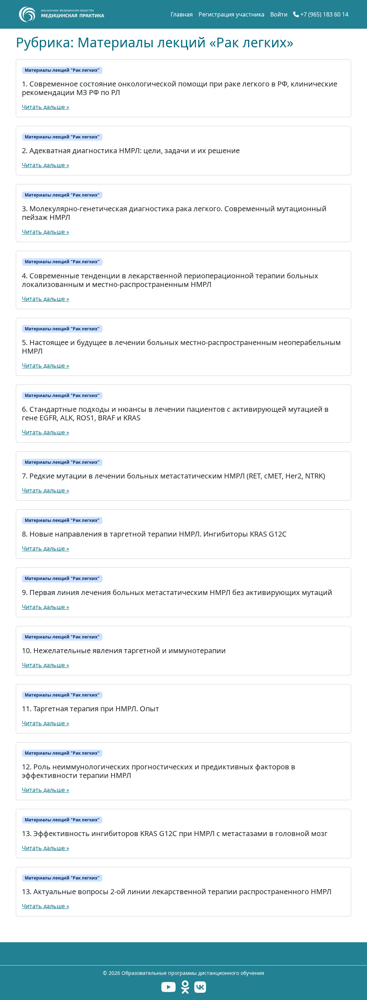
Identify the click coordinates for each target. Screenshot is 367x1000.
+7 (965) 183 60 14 (323, 14)
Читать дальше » (45, 107)
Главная (182, 14)
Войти (278, 14)
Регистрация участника (231, 14)
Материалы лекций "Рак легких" (62, 70)
